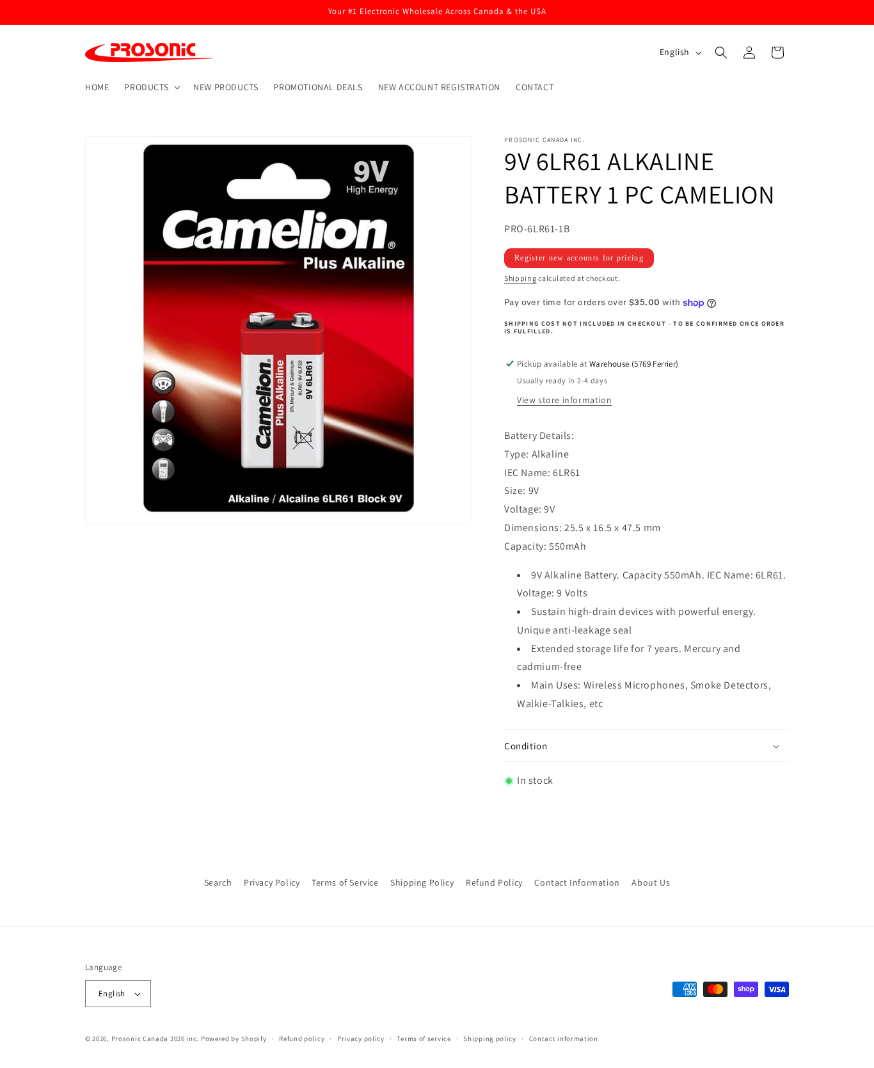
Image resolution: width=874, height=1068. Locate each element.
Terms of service (423, 1038)
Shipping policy (489, 1038)
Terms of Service (345, 882)
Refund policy (301, 1038)
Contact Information (576, 882)
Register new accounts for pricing (579, 257)
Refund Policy (494, 882)
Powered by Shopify (234, 1038)
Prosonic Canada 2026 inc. (155, 1038)
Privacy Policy (271, 882)
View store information (564, 400)
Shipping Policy (422, 882)
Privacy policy (361, 1038)
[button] (151, 87)
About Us (651, 882)
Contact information (563, 1038)
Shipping (520, 278)
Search (218, 882)
